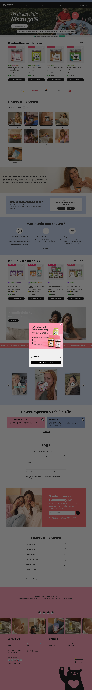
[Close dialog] (61, 324)
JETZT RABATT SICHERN (46, 362)
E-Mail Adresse (34, 350)
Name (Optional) (35, 356)
